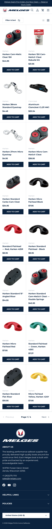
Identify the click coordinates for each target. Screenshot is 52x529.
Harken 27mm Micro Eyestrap (12, 153)
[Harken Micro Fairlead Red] (12, 327)
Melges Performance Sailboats (19, 523)
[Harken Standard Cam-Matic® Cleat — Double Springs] (38, 276)
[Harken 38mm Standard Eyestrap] (12, 87)
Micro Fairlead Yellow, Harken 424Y (38, 395)
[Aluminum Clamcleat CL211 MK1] (38, 87)
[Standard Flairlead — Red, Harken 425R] (12, 229)
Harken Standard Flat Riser (11, 395)
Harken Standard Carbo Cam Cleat (11, 200)
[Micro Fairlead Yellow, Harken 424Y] (38, 377)
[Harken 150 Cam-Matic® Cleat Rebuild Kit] (38, 37)
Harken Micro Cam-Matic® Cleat (38, 153)
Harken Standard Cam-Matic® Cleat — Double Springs (38, 296)
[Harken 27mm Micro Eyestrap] (12, 135)
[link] (10, 417)
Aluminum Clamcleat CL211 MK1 (38, 105)
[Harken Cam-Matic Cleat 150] (12, 37)
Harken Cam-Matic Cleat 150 (11, 55)
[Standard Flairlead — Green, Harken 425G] (38, 327)
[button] (42, 10)
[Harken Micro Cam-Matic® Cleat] (38, 135)
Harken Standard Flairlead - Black (37, 247)
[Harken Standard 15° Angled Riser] (12, 276)
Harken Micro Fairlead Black (35, 200)
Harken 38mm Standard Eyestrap (11, 105)
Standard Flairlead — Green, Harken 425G (37, 347)
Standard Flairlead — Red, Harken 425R (12, 247)
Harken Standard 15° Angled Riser (12, 295)
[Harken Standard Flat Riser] (12, 377)
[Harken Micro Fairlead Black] (38, 182)
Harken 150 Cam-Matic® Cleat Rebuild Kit (37, 57)
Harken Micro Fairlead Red (9, 345)
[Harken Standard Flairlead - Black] (38, 229)
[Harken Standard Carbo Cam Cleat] (12, 182)
